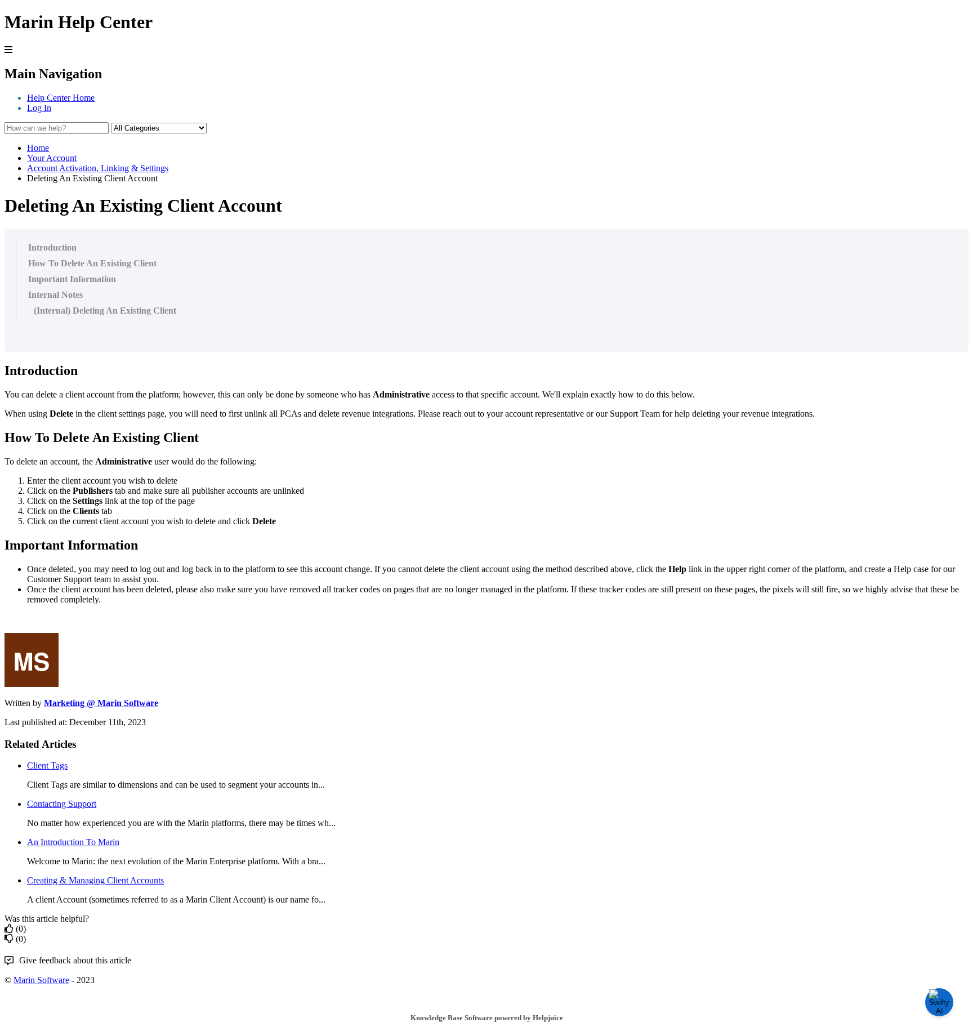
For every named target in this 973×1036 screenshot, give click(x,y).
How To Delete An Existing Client (92, 263)
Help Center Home (61, 97)
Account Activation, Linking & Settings (97, 168)
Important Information (72, 279)
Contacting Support (61, 804)
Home (38, 148)
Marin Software (41, 980)
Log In (39, 108)
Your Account (52, 158)
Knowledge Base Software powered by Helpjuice (486, 1017)
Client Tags (47, 765)
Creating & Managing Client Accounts (95, 880)
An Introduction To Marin (73, 842)
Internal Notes (55, 295)
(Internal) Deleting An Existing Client (105, 310)
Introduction (52, 247)
